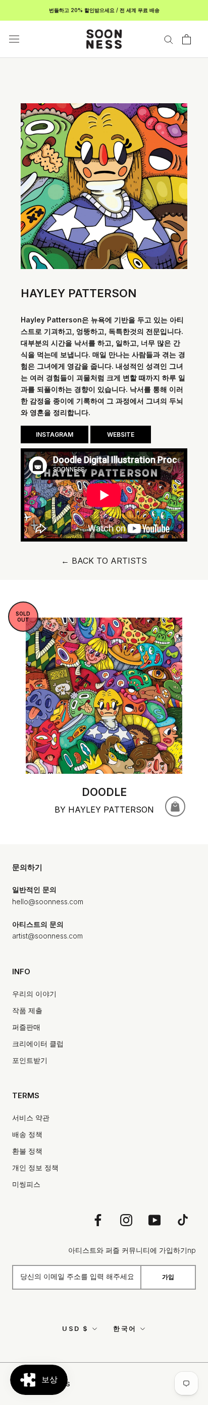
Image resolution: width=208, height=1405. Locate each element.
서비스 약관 (30, 1117)
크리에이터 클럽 (38, 1043)
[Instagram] (126, 1220)
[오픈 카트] (186, 39)
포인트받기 (29, 1060)
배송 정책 (27, 1134)
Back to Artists (104, 561)
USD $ (75, 1328)
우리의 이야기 (34, 993)
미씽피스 (26, 1184)
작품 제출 (27, 1010)
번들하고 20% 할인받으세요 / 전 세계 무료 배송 (104, 10)
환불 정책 (27, 1151)
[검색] (168, 39)
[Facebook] (98, 1220)
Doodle (104, 792)
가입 (168, 1277)
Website (120, 434)
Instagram (54, 434)
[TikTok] (183, 1220)
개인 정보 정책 (35, 1167)
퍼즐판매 (26, 1027)
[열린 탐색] (14, 39)
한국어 (125, 1328)
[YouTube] (154, 1220)
